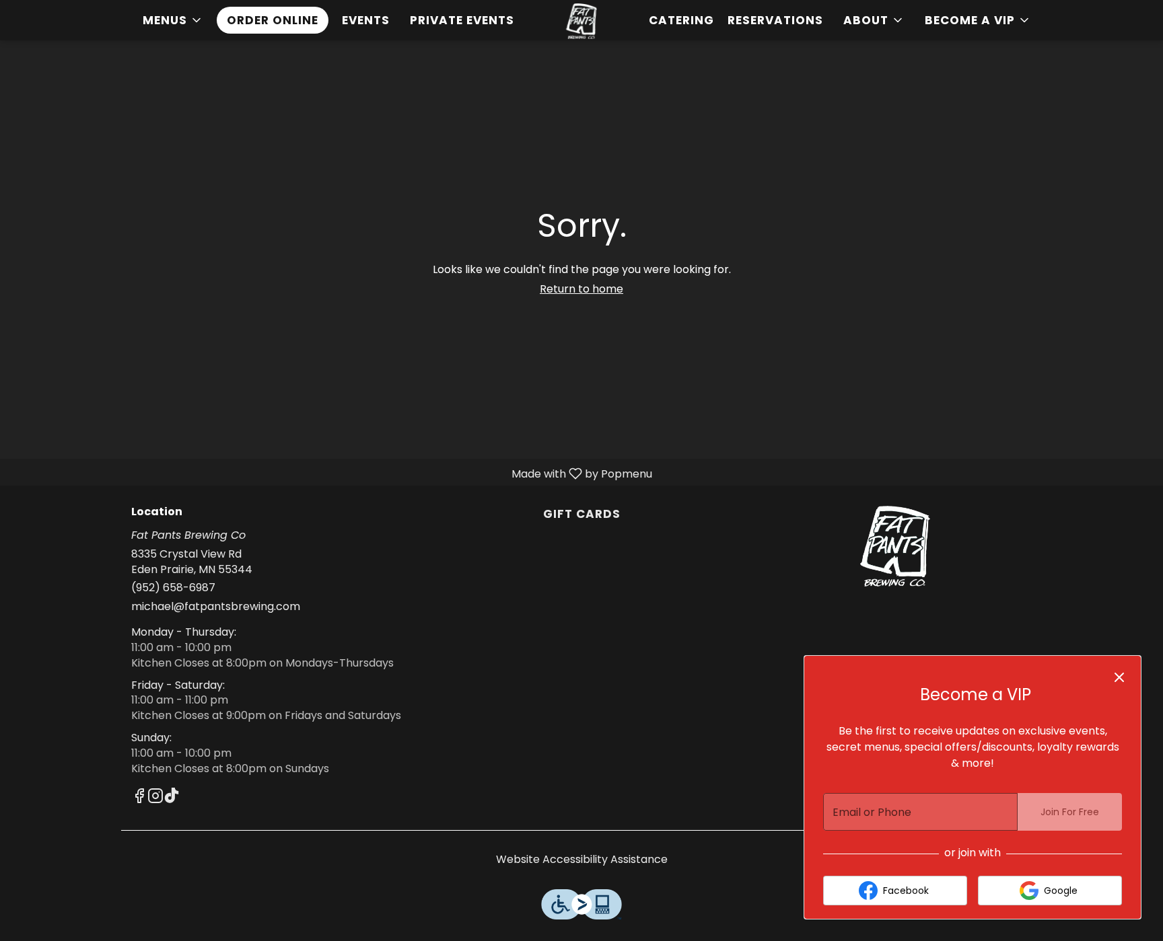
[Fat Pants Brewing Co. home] (581, 21)
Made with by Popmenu (331, 473)
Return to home (581, 289)
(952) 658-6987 (173, 587)
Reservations (775, 20)
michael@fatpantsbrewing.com (215, 606)
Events (366, 20)
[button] (173, 20)
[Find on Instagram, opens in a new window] (155, 798)
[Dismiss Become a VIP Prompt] (1119, 677)
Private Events (462, 20)
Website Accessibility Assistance (582, 859)
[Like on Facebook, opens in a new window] (139, 798)
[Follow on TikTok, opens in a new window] (172, 798)
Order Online (272, 20)
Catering (681, 20)
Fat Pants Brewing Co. (895, 546)
